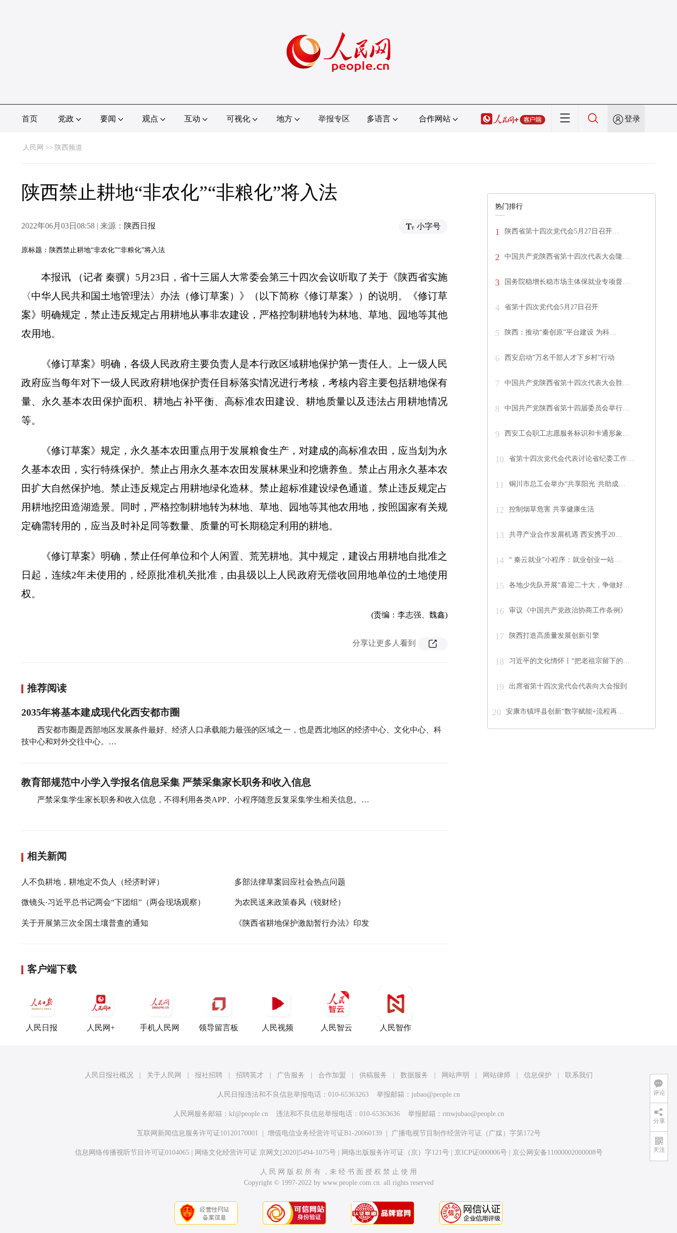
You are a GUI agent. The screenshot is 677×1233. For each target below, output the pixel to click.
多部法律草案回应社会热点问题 (289, 882)
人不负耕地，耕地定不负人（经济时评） (92, 882)
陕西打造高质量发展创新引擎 (554, 635)
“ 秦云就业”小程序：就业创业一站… (565, 559)
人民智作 (395, 1027)
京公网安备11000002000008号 (557, 1152)
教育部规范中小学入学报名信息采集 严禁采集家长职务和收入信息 (166, 782)
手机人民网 (159, 1027)
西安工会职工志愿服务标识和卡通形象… (567, 433)
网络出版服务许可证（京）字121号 (395, 1152)
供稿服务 (373, 1075)
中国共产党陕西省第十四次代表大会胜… (567, 383)
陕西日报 (140, 226)
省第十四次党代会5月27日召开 (551, 307)
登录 (632, 118)
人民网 (33, 147)
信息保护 (538, 1075)
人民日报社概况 (109, 1075)
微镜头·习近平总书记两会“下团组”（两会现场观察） (113, 902)
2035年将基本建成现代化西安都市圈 (100, 712)
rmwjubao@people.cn (473, 1114)
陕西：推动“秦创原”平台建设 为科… (561, 332)
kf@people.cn (248, 1114)
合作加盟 (332, 1075)
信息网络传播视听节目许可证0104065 (132, 1152)
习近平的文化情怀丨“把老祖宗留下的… (569, 661)
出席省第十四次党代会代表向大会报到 (568, 686)
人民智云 (336, 1027)
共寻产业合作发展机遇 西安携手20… (565, 534)
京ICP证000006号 (480, 1152)
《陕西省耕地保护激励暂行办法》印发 (301, 923)
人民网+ (101, 1027)
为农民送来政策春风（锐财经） (289, 902)
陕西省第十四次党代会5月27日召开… (562, 231)
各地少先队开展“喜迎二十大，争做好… (569, 585)
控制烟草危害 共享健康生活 (551, 509)
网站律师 (496, 1075)
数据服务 (414, 1075)
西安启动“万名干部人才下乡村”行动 (560, 357)
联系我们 (579, 1075)
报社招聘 (209, 1075)
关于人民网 (164, 1075)
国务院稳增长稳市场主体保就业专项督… (567, 281)
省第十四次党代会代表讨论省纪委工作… (571, 458)
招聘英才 (250, 1075)
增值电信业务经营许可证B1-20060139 (325, 1133)
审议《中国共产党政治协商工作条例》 (568, 610)
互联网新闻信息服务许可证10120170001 (197, 1133)
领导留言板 (218, 1027)
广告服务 (291, 1075)
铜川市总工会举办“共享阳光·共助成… (567, 484)
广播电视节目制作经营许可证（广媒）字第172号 (466, 1133)
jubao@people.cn (435, 1094)
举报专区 (334, 118)
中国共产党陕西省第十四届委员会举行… (567, 408)
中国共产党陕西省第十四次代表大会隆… (567, 256)
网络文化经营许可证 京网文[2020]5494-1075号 (265, 1152)
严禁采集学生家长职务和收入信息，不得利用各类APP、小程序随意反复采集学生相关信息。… (203, 799)
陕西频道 (68, 147)
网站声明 (455, 1075)
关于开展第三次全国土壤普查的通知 (84, 923)
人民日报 (41, 1027)
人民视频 (277, 1027)
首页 (30, 118)
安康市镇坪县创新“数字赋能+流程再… (565, 711)
